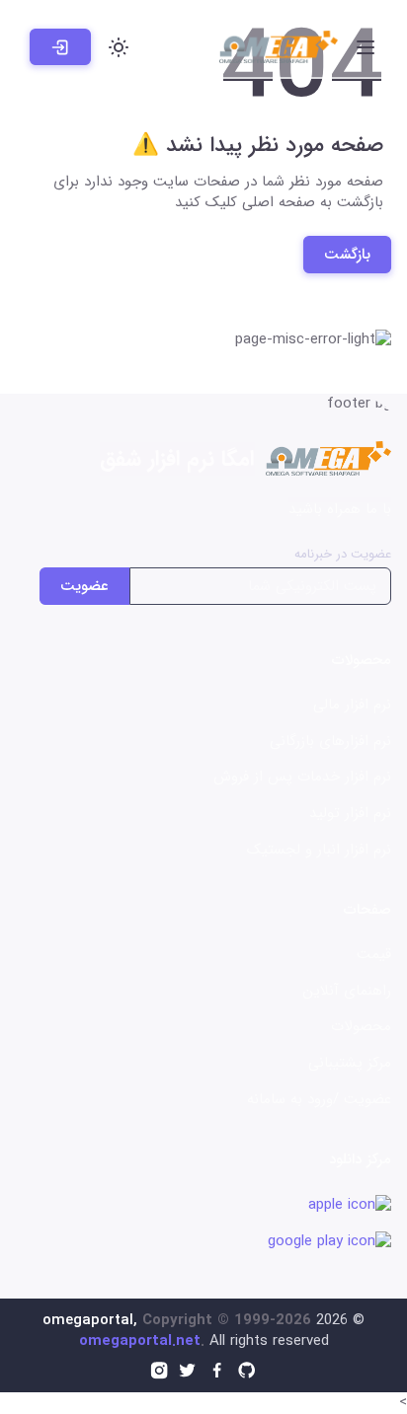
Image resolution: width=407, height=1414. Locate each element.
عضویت (84, 586)
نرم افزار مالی (352, 704)
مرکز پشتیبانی (349, 1063)
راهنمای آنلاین (346, 991)
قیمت (374, 954)
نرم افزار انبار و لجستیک (319, 849)
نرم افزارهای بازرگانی (330, 741)
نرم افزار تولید (350, 813)
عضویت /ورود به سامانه (319, 1099)
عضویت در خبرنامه (342, 554)
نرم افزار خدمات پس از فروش (302, 776)
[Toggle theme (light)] (118, 47)
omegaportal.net (140, 1341)
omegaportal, (89, 1320)
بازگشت (347, 254)
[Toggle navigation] (365, 47)
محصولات (361, 1026)
